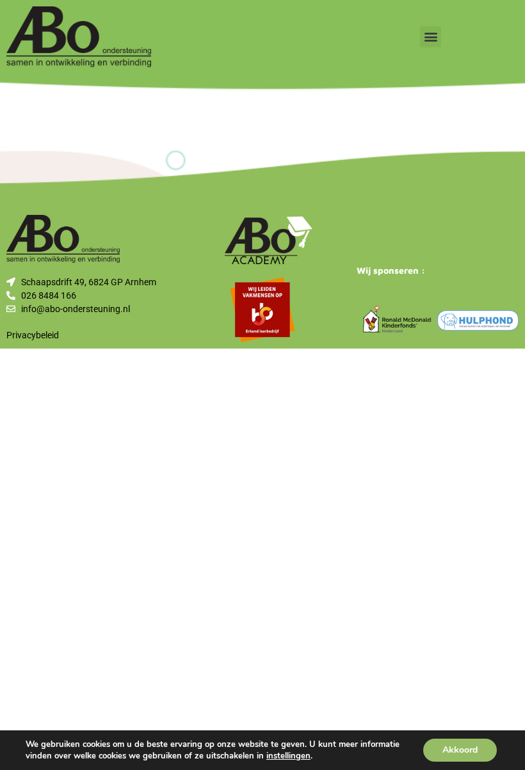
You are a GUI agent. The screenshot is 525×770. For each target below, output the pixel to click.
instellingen (288, 756)
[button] (430, 36)
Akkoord (460, 750)
